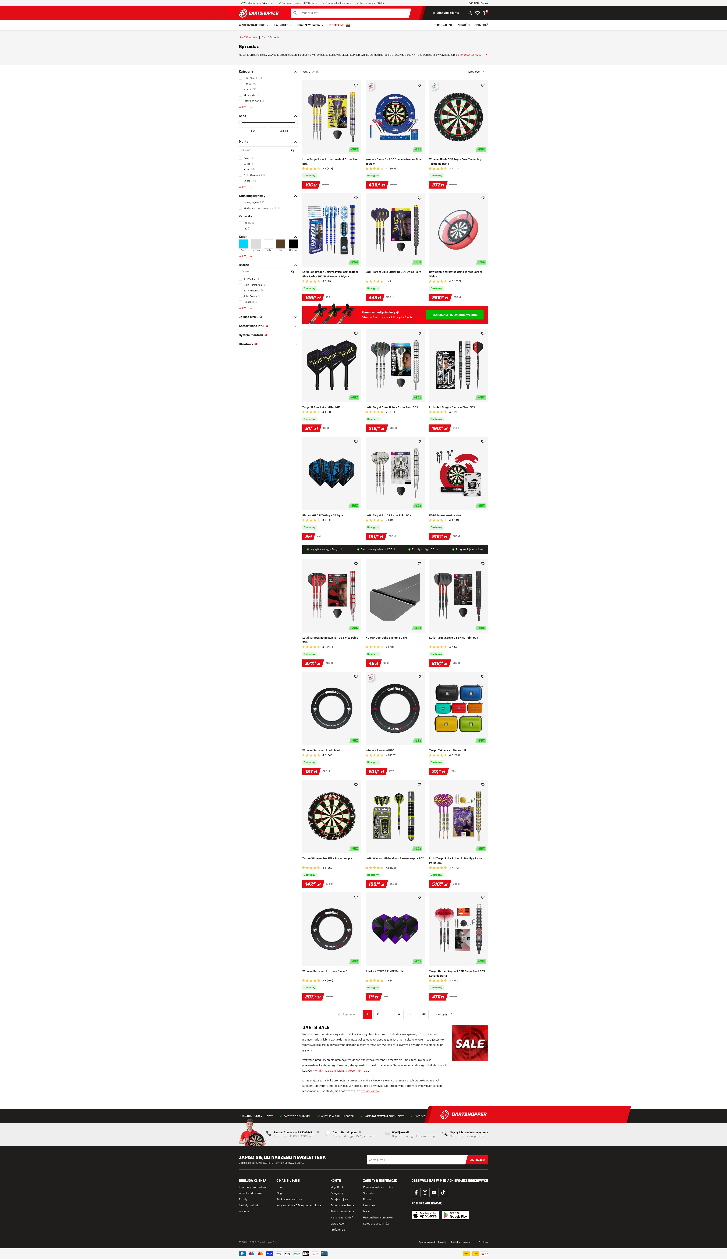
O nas (279, 1187)
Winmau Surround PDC (380, 750)
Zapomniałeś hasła (342, 1205)
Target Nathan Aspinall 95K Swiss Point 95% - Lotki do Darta (458, 974)
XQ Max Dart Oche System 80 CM (386, 638)
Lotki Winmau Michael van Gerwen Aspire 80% (395, 858)
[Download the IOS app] (425, 1215)
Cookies (483, 1242)
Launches (281, 25)
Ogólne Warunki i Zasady (432, 1242)
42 (424, 1014)
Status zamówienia (342, 1211)
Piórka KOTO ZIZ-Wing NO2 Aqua (322, 515)
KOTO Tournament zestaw (445, 515)
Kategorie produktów (376, 1223)
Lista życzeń (338, 1223)
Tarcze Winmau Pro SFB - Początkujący (327, 858)
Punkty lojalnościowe (289, 1199)
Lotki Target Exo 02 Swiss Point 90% (388, 515)
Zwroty (243, 1199)
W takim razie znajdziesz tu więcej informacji (341, 1070)
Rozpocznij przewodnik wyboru (454, 315)
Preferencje (338, 1229)
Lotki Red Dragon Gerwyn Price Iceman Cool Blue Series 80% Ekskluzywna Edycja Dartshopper (330, 274)
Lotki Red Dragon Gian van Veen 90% (452, 407)
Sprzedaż (368, 1193)
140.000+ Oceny (478, 3)
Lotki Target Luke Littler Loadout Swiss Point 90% (330, 162)
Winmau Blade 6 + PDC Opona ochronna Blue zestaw (394, 162)
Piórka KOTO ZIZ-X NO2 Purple (385, 971)
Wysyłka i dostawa (250, 1193)
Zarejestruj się (339, 1199)
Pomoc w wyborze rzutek (378, 1187)
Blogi (279, 1193)
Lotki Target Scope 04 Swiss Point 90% (453, 638)
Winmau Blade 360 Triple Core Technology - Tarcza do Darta (456, 162)
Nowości (368, 1199)
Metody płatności (249, 1205)
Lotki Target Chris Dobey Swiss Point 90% (392, 407)
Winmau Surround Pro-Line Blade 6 (324, 971)
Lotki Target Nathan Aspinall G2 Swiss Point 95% (330, 640)
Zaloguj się (337, 1193)
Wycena (244, 1211)
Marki (366, 1211)
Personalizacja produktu (378, 1217)
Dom (263, 37)
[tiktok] (442, 1192)
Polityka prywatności (462, 1242)
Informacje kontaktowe (253, 1187)
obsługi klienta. (370, 1091)
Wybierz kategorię (252, 25)
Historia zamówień (342, 1217)
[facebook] (416, 1192)
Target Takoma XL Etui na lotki (448, 750)
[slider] (240, 122)
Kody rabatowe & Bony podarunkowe (299, 1205)
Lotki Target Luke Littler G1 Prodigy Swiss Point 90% (455, 861)
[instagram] (425, 1192)
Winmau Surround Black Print (321, 750)
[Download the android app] (455, 1215)
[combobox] (351, 13)
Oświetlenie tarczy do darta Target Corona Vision (456, 274)
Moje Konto (338, 1187)
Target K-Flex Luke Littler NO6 (321, 407)
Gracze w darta (308, 25)
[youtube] (433, 1192)
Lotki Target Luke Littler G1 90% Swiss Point (393, 272)
